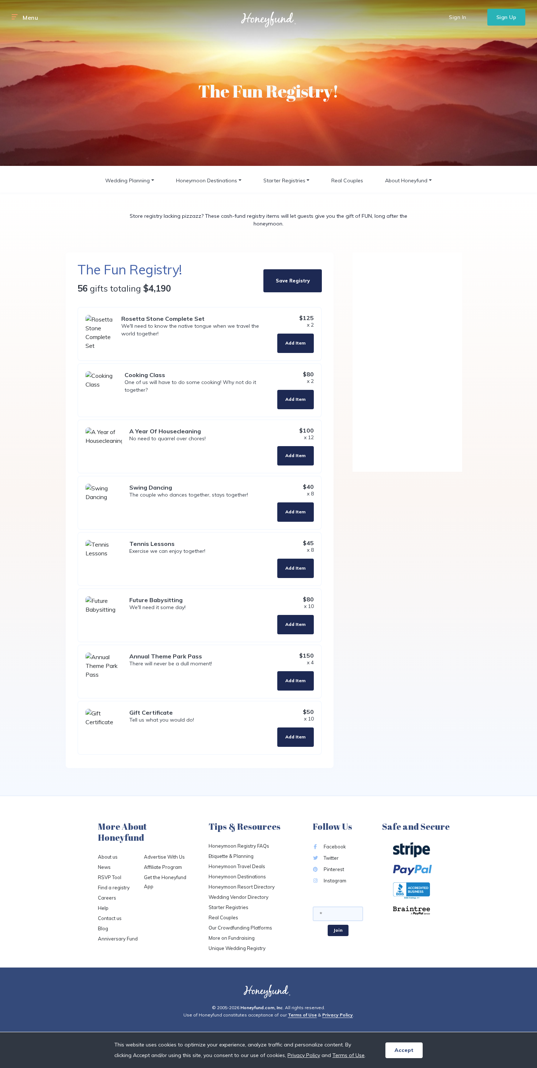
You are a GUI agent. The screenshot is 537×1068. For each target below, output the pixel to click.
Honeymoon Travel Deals (237, 866)
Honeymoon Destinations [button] (206, 180)
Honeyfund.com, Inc (261, 1007)
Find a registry (114, 887)
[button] (15, 17)
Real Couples (347, 180)
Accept (404, 1050)
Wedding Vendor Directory (238, 897)
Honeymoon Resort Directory (242, 887)
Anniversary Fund (118, 939)
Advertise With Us (164, 857)
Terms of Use (302, 1015)
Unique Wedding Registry (237, 948)
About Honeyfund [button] (406, 180)
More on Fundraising (232, 938)
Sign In (457, 17)
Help (103, 908)
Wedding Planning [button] (127, 180)
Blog (103, 928)
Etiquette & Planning (231, 856)
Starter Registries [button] (284, 180)
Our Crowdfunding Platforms (240, 928)
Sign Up (506, 17)
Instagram (334, 880)
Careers (107, 898)
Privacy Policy (337, 1015)
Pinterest (333, 869)
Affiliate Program (163, 867)
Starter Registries (228, 907)
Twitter (331, 858)
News (104, 867)
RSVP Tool (109, 877)
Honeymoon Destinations (237, 876)
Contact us (110, 918)
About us (108, 857)
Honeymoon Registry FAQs (239, 846)
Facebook (334, 847)
